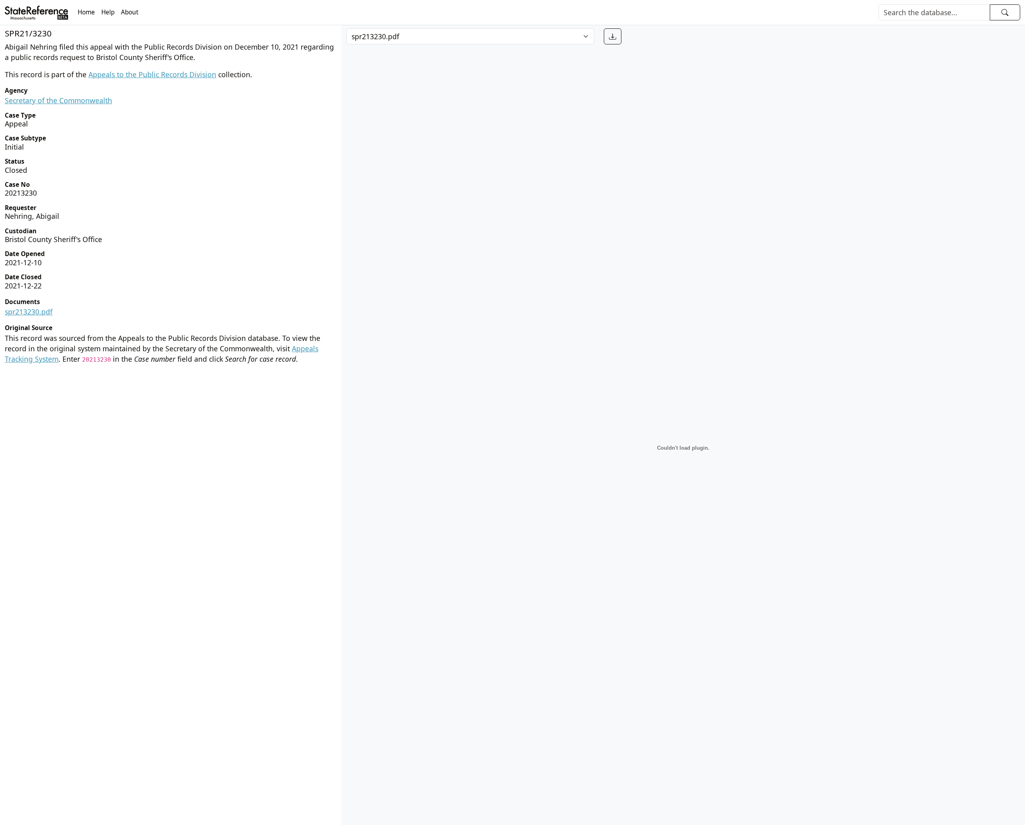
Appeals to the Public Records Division (152, 74)
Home (86, 12)
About (130, 12)
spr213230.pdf (28, 311)
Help (108, 12)
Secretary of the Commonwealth (58, 100)
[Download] (612, 36)
